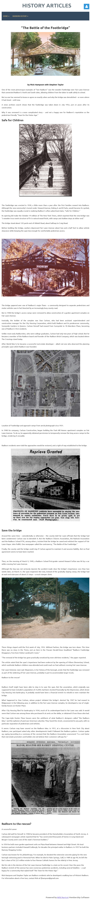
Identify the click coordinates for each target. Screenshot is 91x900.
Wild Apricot (63, 897)
